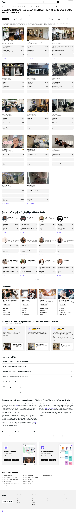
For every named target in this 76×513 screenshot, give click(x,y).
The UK (19, 6)
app (35, 422)
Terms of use (50, 500)
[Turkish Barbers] (28, 302)
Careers (18, 496)
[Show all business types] (73, 436)
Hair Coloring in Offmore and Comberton (9, 485)
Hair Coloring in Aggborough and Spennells (10, 479)
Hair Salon (8, 6)
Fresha (16, 405)
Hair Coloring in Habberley (7, 481)
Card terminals (35, 500)
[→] (73, 302)
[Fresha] (4, 2)
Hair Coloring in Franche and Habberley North (31, 477)
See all (38, 279)
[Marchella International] (66, 302)
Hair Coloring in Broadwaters (28, 475)
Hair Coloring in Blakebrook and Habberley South (10, 483)
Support (33, 502)
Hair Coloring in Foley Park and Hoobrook (9, 477)
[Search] (58, 2)
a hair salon (16, 403)
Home (3, 6)
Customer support (20, 498)
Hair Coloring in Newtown (27, 479)
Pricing (33, 498)
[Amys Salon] (47, 302)
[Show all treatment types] (73, 19)
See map (51, 14)
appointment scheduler (50, 408)
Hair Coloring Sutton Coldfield (28, 6)
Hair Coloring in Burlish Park (28, 481)
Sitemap (18, 502)
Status (33, 504)
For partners (34, 496)
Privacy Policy (50, 496)
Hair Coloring (14, 6)
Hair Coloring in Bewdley (47, 475)
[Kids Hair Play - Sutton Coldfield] (10, 302)
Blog (18, 500)
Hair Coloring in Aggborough (7, 475)
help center (41, 411)
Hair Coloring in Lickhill (27, 483)
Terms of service (51, 498)
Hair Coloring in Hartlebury (27, 485)
